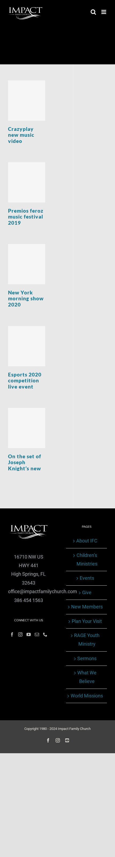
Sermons (87, 658)
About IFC (86, 541)
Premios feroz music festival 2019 (25, 217)
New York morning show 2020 (26, 299)
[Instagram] (20, 634)
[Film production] (26, 100)
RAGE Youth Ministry (86, 640)
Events (87, 578)
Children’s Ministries (86, 559)
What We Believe (87, 677)
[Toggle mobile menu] (104, 12)
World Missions (87, 696)
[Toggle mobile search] (93, 12)
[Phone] (45, 634)
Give (86, 592)
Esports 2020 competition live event (24, 381)
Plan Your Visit (87, 621)
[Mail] (37, 634)
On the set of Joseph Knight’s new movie (24, 465)
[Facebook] (12, 634)
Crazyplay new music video (21, 135)
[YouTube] (28, 634)
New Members (87, 606)
